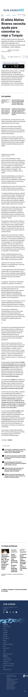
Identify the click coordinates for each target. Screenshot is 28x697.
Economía (5, 630)
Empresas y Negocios (8, 644)
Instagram (7, 612)
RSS (4, 667)
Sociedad (8, 15)
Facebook (4, 612)
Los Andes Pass (6, 657)
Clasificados (6, 661)
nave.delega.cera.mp (7, 433)
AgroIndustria (6, 648)
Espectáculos (6, 638)
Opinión (5, 642)
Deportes (5, 636)
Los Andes (2, 15)
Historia (10, 440)
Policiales (5, 634)
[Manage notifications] (25, 691)
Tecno (4, 650)
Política (5, 628)
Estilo (4, 646)
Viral (4, 652)
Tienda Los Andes (7, 659)
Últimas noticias (6, 626)
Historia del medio (7, 669)
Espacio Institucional (8, 654)
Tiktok (10, 612)
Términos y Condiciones (8, 663)
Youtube (16, 612)
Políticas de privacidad (8, 665)
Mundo (4, 640)
